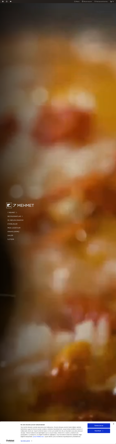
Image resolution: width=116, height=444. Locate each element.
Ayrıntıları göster (25, 441)
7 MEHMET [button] (12, 212)
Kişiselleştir (98, 430)
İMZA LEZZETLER (14, 228)
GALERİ (10, 235)
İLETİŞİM (11, 239)
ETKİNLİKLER (12, 224)
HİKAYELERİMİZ (13, 231)
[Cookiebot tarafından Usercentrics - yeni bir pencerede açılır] (10, 441)
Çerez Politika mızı (38, 436)
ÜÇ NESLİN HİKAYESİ (15, 220)
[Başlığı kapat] (113, 423)
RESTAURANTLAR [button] (14, 216)
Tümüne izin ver (98, 425)
